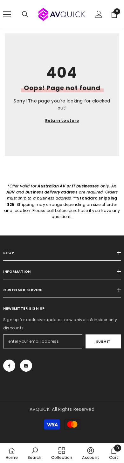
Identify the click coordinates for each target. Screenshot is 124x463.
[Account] (98, 14)
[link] (34, 453)
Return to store (62, 120)
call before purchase (67, 210)
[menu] (7, 14)
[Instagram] (26, 366)
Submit (103, 341)
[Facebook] (9, 366)
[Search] (25, 14)
